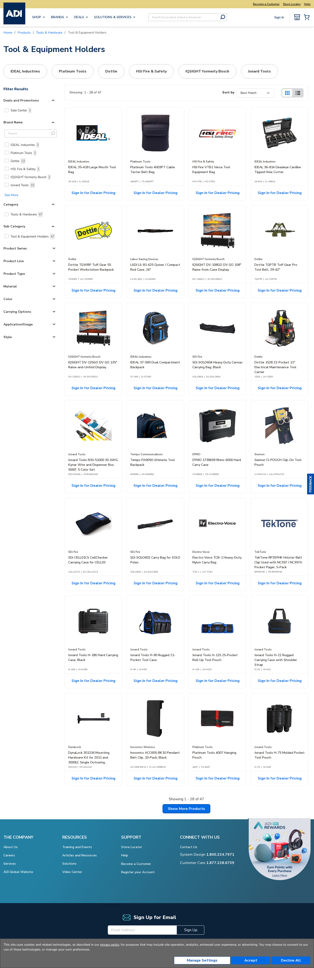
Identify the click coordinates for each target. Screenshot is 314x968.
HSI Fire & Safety (25, 169)
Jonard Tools (22, 185)
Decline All (291, 960)
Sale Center (21, 110)
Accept (250, 960)
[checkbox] (7, 110)
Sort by (228, 92)
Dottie (18, 161)
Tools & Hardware (26, 214)
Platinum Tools (23, 153)
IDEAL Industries (25, 145)
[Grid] (287, 93)
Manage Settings (202, 960)
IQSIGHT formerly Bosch (30, 177)
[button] (310, 484)
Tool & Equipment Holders (32, 236)
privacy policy (109, 944)
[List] (298, 93)
